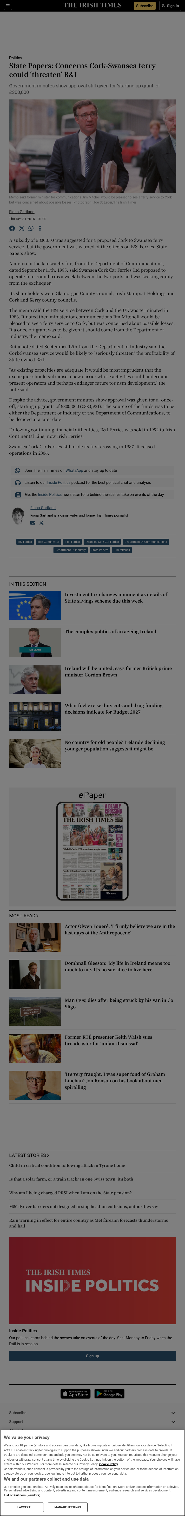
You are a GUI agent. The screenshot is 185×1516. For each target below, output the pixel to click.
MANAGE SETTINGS (67, 1507)
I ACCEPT (23, 1507)
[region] (92, 1473)
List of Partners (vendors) (22, 1495)
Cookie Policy (108, 1464)
